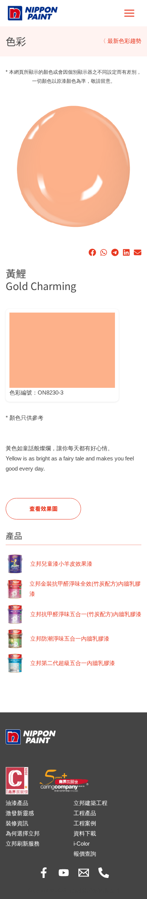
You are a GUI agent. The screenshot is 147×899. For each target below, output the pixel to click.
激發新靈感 (20, 813)
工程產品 (85, 813)
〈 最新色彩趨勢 (120, 41)
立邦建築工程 (90, 803)
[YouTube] (64, 872)
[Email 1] (83, 872)
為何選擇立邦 (23, 834)
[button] (92, 252)
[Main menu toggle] (129, 13)
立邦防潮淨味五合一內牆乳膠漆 (69, 639)
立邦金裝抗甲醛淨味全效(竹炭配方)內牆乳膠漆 (85, 589)
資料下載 (85, 834)
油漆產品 (17, 803)
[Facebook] (44, 872)
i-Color (82, 844)
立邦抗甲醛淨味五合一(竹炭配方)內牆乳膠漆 (85, 614)
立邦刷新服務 (23, 844)
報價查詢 (85, 854)
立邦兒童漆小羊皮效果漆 (61, 564)
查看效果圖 (43, 508)
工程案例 (85, 823)
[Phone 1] (103, 872)
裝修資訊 (17, 823)
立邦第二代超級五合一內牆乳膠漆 (72, 663)
